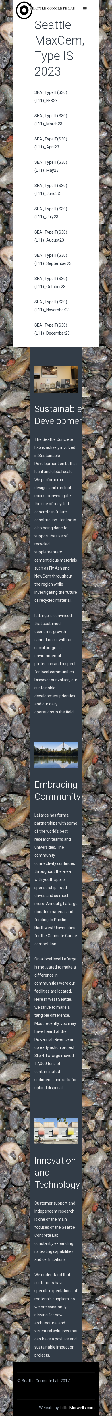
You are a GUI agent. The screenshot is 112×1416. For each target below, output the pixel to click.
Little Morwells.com (77, 1407)
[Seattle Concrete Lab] (45, 10)
